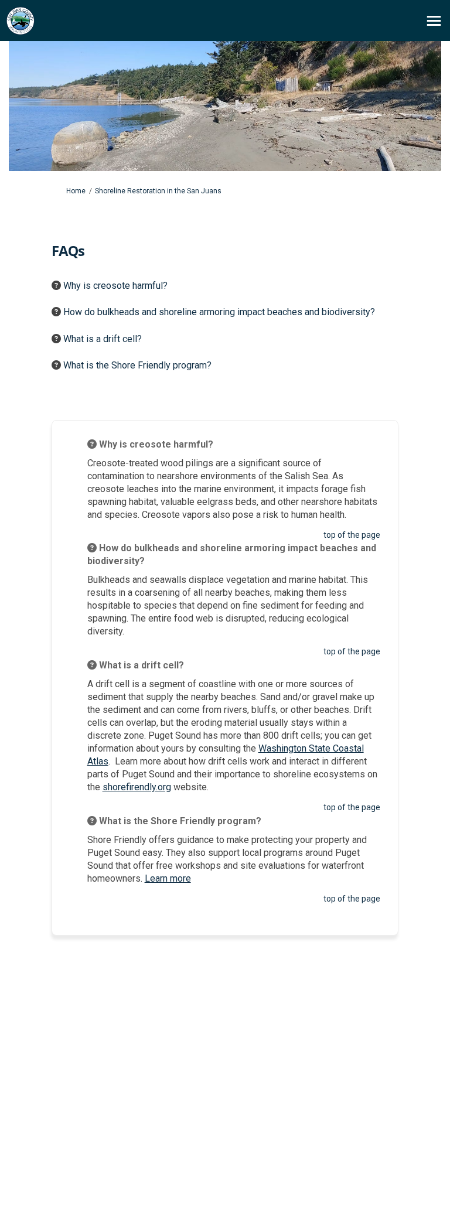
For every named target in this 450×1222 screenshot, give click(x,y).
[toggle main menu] (434, 21)
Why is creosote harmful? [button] (115, 285)
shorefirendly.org (137, 787)
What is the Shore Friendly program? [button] (137, 365)
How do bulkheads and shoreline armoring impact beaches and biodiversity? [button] (219, 312)
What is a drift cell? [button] (102, 338)
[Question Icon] (56, 285)
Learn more (168, 878)
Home (76, 191)
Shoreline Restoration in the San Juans (158, 191)
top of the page (351, 535)
